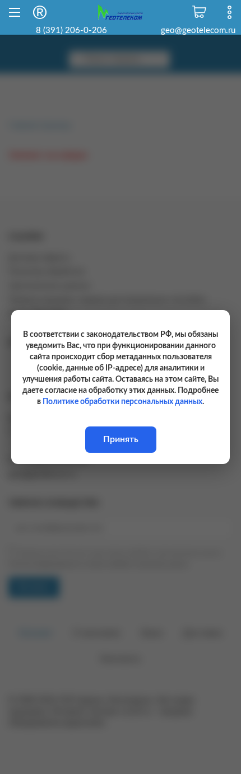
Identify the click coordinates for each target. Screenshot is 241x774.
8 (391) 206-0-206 (71, 30)
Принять (120, 439)
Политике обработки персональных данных (122, 402)
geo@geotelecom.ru (198, 30)
